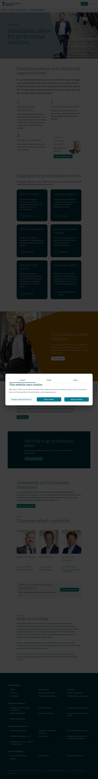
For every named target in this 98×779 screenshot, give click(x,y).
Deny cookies (49, 399)
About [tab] (76, 380)
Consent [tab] (22, 380)
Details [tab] (49, 380)
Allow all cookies (77, 399)
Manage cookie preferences (21, 399)
